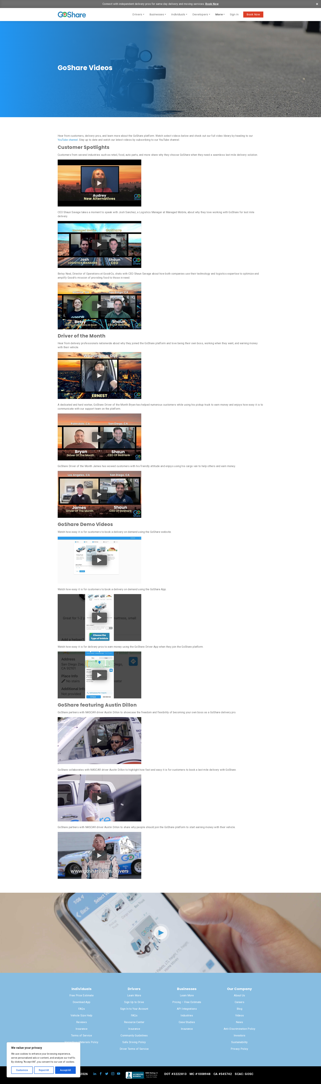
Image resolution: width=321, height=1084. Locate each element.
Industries (187, 1015)
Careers (239, 1002)
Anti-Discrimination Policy (239, 1028)
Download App (81, 1002)
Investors (239, 1035)
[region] (43, 1059)
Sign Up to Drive (134, 1002)
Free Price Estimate (81, 995)
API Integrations (187, 1008)
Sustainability (239, 1042)
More (219, 14)
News (239, 1022)
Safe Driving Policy (134, 1042)
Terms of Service (81, 1035)
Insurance (81, 1028)
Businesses (156, 14)
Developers (200, 14)
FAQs (81, 1008)
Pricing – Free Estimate (186, 1002)
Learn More (134, 995)
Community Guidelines (134, 1035)
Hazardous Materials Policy (81, 1042)
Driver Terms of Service (134, 1048)
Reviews (81, 1022)
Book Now (212, 4)
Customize (22, 1070)
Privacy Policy (239, 1048)
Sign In (234, 14)
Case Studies (187, 1022)
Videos (239, 1015)
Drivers (137, 14)
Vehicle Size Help (81, 1015)
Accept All (65, 1070)
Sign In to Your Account (134, 1008)
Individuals (178, 14)
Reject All (44, 1070)
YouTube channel (68, 139)
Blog (239, 1008)
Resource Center (134, 1022)
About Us (239, 995)
